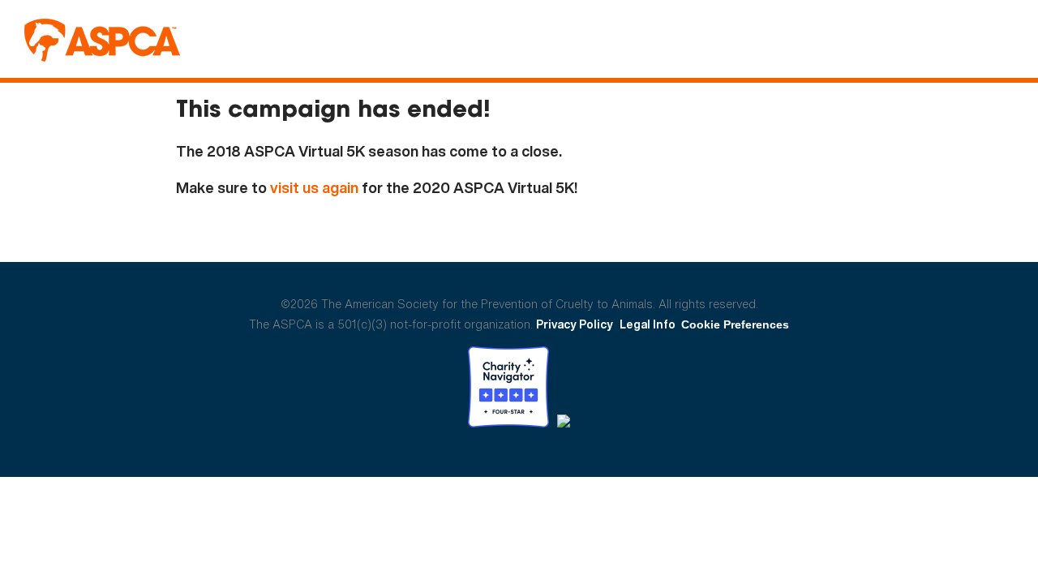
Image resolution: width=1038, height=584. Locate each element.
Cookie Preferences (735, 324)
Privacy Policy (574, 324)
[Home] (102, 40)
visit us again (314, 188)
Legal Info (648, 324)
